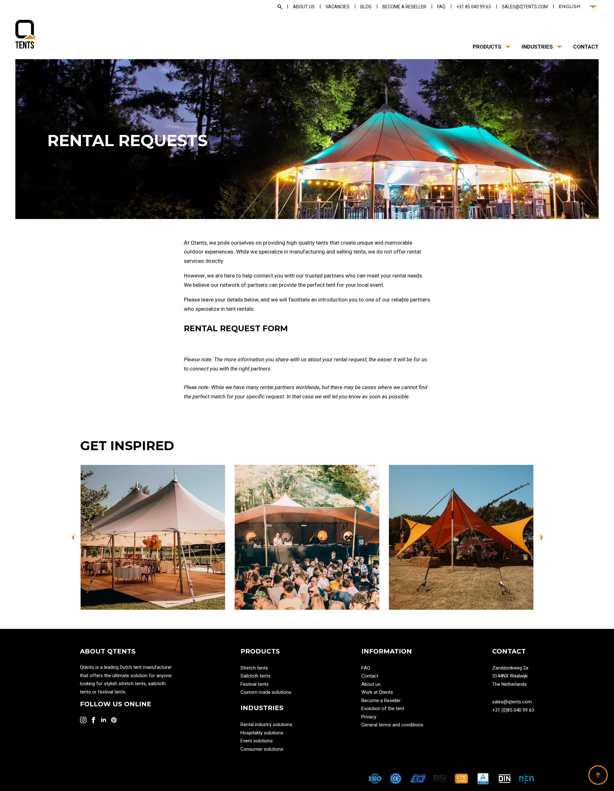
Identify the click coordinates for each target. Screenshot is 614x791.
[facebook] (93, 720)
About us (371, 684)
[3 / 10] (461, 537)
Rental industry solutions (266, 724)
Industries (537, 47)
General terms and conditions (392, 725)
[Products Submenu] (506, 47)
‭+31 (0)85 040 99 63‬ (513, 710)
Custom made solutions (265, 692)
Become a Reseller (381, 700)
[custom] (114, 720)
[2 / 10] (307, 537)
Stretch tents (254, 668)
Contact (586, 47)
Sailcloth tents (255, 676)
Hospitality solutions (261, 733)
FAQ (365, 668)
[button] (73, 537)
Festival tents (254, 684)
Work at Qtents (377, 692)
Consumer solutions (261, 749)
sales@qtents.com (512, 702)
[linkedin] (103, 720)
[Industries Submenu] (558, 47)
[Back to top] (598, 775)
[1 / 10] (153, 537)
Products (487, 47)
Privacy (368, 717)
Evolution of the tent (382, 708)
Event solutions (256, 741)
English (569, 6)
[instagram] (83, 720)
